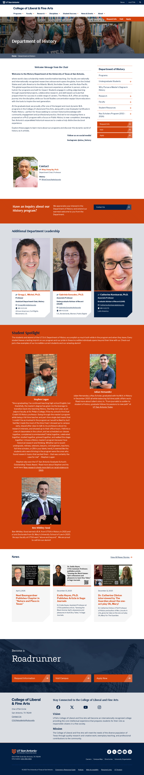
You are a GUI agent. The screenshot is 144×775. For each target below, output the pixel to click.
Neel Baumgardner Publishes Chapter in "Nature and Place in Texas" (27, 599)
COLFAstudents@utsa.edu (23, 720)
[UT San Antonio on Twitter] (114, 752)
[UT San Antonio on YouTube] (119, 752)
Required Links (106, 770)
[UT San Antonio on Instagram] (130, 752)
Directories (109, 759)
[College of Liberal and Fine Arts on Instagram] (99, 708)
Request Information (24, 678)
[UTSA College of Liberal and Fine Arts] (33, 8)
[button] (140, 2)
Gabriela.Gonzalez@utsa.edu (70, 308)
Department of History (26, 56)
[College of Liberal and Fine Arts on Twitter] (72, 708)
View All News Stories (120, 557)
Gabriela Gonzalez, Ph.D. (71, 294)
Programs (17, 14)
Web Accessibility (92, 770)
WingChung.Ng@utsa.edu (51, 180)
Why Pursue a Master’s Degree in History (113, 88)
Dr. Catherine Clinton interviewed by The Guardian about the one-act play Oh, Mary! (112, 599)
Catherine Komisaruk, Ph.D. (114, 294)
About (100, 14)
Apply (128, 19)
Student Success (69, 14)
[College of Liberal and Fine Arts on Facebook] (58, 708)
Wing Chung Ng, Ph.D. (50, 170)
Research (41, 14)
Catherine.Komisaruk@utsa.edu (112, 305)
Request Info (112, 19)
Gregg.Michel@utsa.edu (27, 305)
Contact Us (100, 207)
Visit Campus (61, 678)
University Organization (123, 759)
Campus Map (98, 759)
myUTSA (132, 2)
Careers (88, 759)
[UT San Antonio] (11, 2)
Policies (80, 770)
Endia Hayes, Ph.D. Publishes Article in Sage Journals (71, 598)
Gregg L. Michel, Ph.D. (29, 294)
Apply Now (102, 678)
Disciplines (53, 14)
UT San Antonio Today (103, 407)
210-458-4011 (26, 759)
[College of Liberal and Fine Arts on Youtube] (85, 708)
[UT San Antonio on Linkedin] (125, 752)
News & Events (87, 14)
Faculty (29, 14)
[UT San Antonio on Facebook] (109, 752)
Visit (121, 19)
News (122, 2)
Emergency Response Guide (65, 770)
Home (14, 56)
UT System (118, 770)
